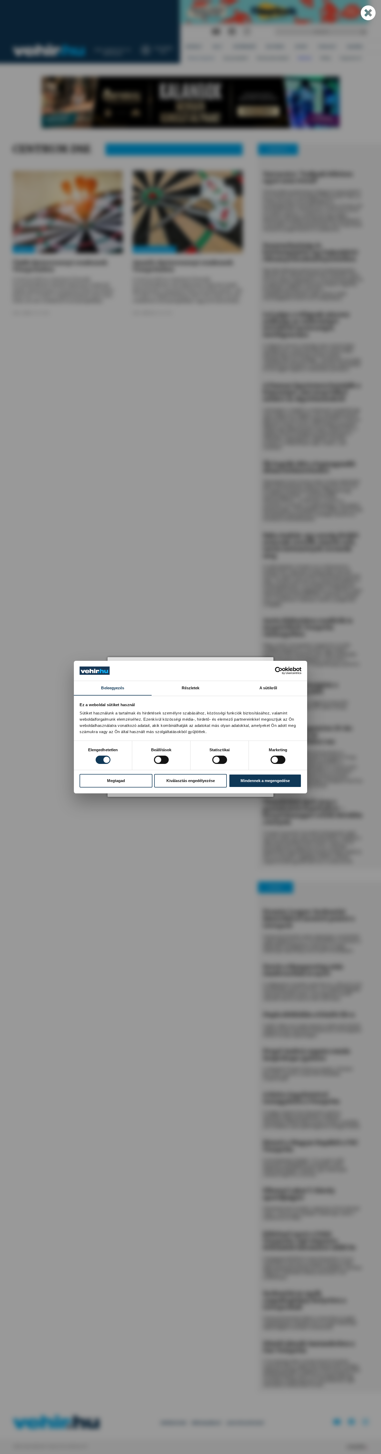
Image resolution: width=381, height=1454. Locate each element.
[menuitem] (194, 47)
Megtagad (116, 780)
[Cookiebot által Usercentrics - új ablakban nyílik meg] (278, 671)
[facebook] (232, 32)
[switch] (161, 760)
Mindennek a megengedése (265, 780)
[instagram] (247, 32)
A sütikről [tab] (268, 687)
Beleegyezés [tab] (112, 687)
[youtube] (216, 32)
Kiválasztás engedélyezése (190, 780)
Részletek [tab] (191, 687)
